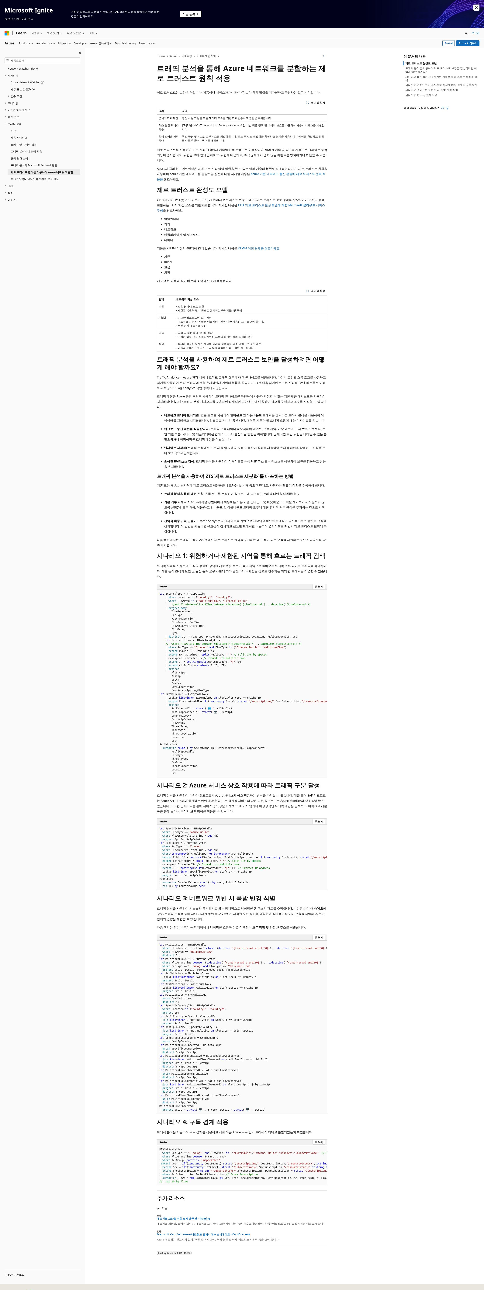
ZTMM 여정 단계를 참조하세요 (259, 248)
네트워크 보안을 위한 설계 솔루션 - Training (183, 1218)
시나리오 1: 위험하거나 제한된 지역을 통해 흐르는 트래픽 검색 (441, 78)
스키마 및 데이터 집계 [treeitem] (24, 144)
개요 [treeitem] (13, 131)
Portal (449, 43)
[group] (242, 683)
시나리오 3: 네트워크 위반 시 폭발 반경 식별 (431, 90)
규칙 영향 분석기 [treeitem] (21, 158)
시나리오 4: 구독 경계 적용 (421, 95)
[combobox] (42, 60)
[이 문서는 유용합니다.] (442, 108)
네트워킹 (187, 56)
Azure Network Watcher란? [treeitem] (27, 82)
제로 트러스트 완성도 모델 (421, 63)
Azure (173, 56)
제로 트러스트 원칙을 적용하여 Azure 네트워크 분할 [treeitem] (42, 172)
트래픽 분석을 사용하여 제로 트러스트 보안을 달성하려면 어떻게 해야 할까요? (441, 69)
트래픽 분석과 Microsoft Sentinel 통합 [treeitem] (34, 165)
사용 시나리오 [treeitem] (19, 137)
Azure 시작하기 (467, 43)
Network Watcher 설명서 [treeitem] (23, 68)
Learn (161, 56)
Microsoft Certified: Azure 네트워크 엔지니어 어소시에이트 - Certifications (203, 1234)
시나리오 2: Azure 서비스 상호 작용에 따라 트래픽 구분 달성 (441, 85)
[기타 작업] (323, 56)
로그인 (475, 33)
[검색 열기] (466, 33)
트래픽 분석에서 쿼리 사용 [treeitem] (26, 151)
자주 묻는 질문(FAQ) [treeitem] (23, 89)
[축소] (80, 53)
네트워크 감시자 (206, 56)
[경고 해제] (476, 8)
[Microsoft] (7, 33)
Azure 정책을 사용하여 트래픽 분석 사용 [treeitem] (35, 179)
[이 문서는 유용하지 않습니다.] (447, 108)
